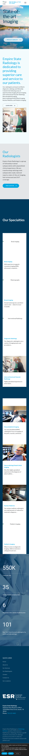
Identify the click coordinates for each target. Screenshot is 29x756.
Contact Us (6, 677)
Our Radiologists (7, 671)
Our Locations (7, 681)
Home (4, 661)
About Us (5, 665)
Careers (5, 674)
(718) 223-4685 (15, 2)
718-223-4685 (11, 713)
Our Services (6, 668)
